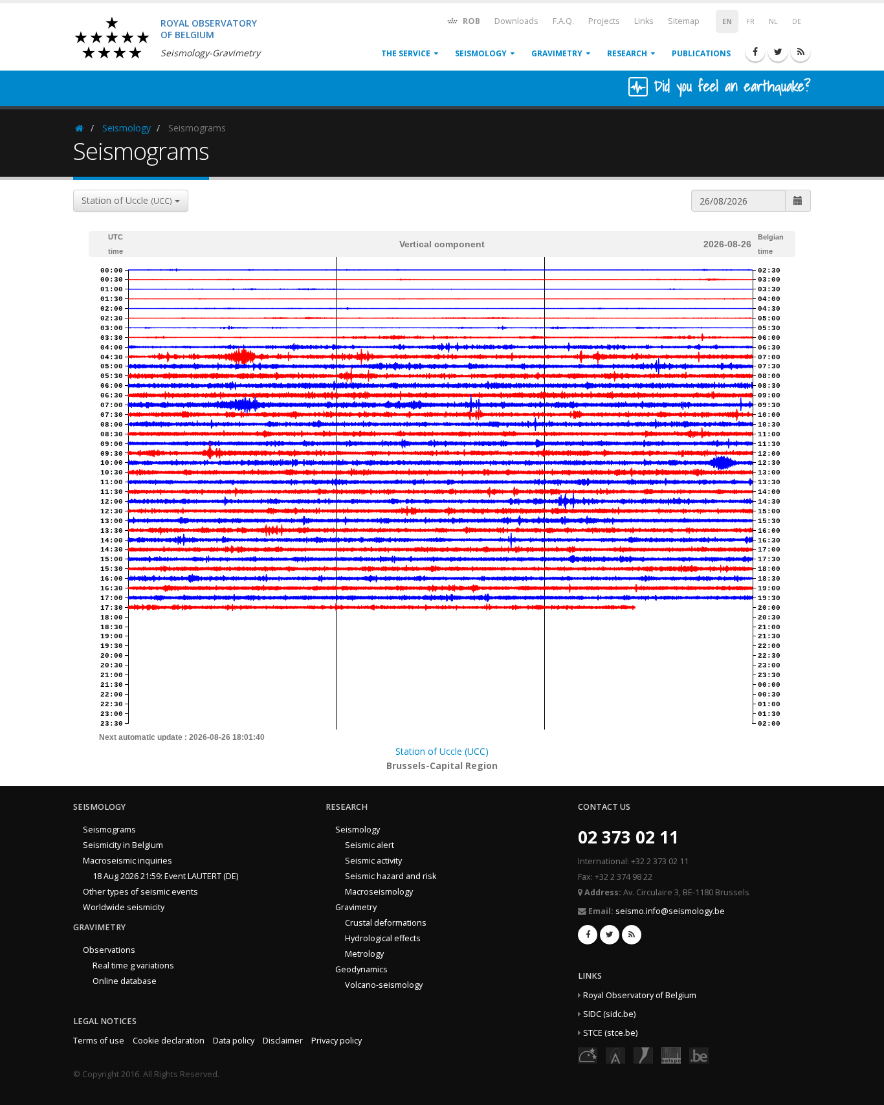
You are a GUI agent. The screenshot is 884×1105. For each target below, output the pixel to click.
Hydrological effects (383, 938)
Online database (125, 981)
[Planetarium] (587, 1054)
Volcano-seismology (384, 984)
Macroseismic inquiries (127, 860)
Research (627, 53)
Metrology (364, 953)
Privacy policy (336, 1040)
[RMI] (643, 1054)
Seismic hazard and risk (390, 876)
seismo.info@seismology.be (670, 911)
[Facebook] (755, 51)
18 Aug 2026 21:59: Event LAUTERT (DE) (165, 876)
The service (405, 53)
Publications (701, 53)
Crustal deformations (385, 922)
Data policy (233, 1040)
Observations (109, 949)
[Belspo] (671, 1054)
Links (644, 21)
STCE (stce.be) (610, 1032)
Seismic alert (369, 845)
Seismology (481, 53)
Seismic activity (373, 860)
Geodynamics (361, 969)
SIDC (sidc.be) (609, 1014)
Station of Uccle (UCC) (442, 751)
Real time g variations (133, 965)
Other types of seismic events (140, 891)
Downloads (516, 21)
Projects (604, 21)
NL (773, 21)
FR (750, 21)
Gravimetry (556, 53)
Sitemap (684, 21)
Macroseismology (379, 891)
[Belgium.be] (699, 1054)
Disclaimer (283, 1040)
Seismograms (109, 829)
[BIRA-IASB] (615, 1054)
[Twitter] (778, 51)
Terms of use (98, 1040)
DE (796, 21)
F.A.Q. (563, 21)
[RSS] (800, 51)
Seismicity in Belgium (123, 845)
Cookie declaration (168, 1040)
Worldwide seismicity (123, 907)
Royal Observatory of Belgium (639, 995)
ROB (470, 21)
